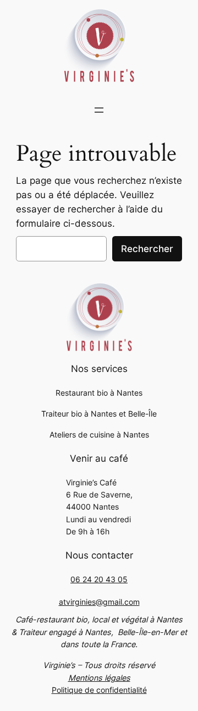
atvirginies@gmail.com (99, 601)
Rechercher (147, 248)
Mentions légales (99, 677)
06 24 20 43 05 (99, 579)
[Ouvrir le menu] (99, 110)
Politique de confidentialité (99, 689)
